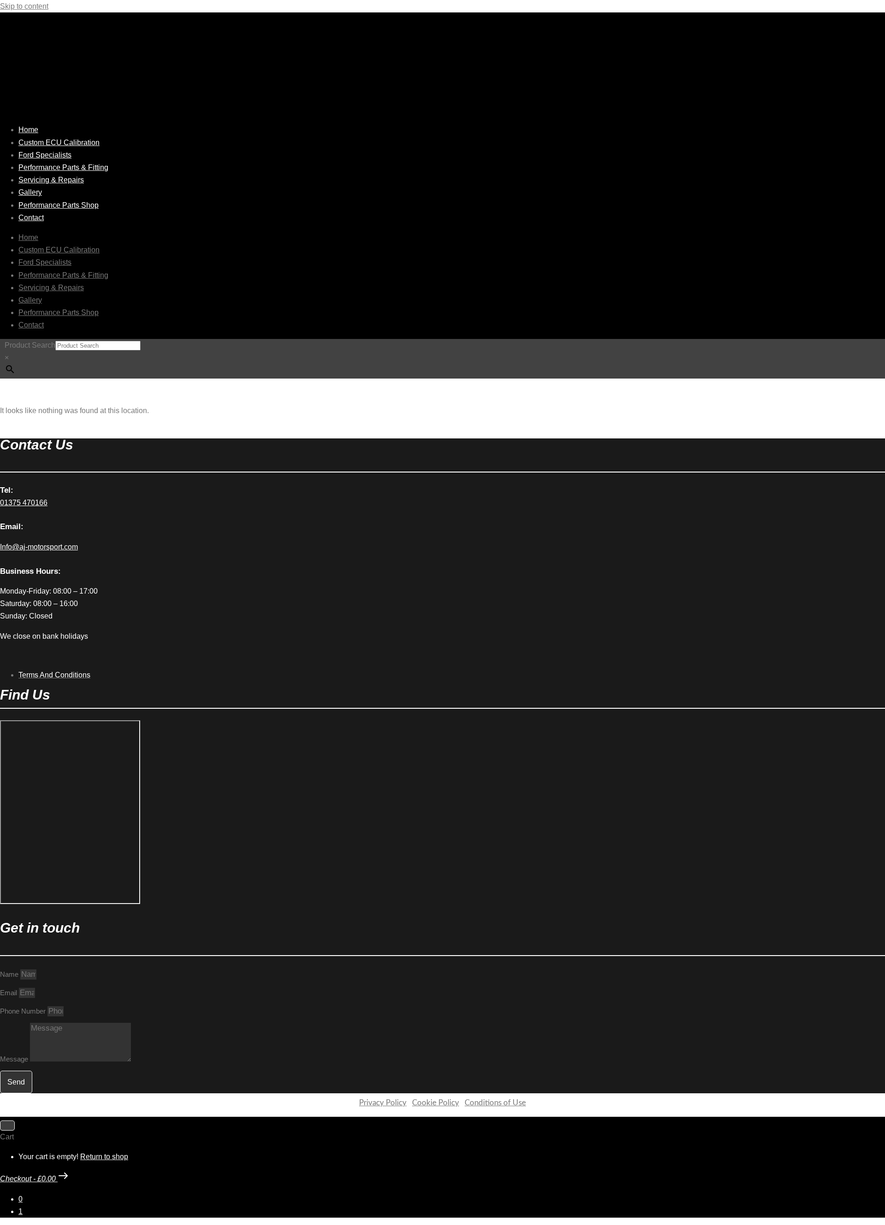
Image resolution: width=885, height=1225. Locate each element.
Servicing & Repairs (51, 180)
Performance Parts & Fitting (63, 167)
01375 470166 (23, 503)
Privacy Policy (383, 1103)
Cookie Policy (435, 1103)
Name (10, 974)
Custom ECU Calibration (59, 142)
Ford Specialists (44, 155)
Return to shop (104, 1157)
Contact (31, 218)
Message (15, 1059)
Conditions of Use (495, 1103)
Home (28, 130)
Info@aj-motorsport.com (39, 547)
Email (9, 993)
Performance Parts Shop (58, 205)
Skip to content (24, 6)
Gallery (30, 192)
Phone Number (23, 1011)
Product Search (30, 345)
